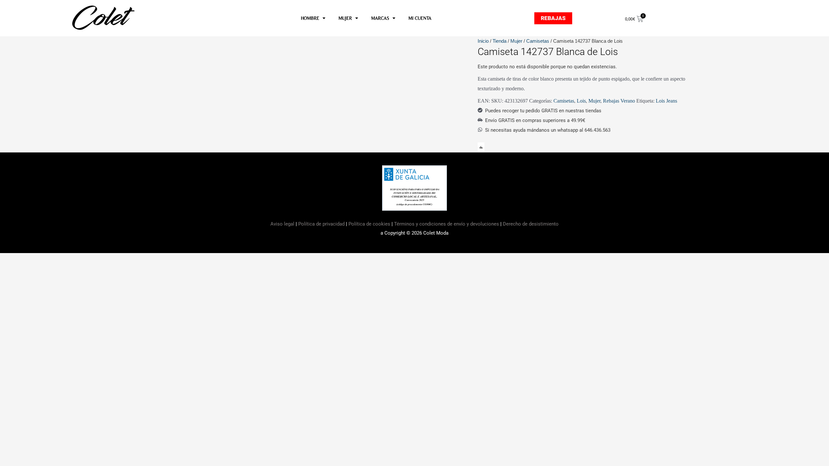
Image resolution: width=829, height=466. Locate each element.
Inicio (483, 41)
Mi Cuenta (419, 18)
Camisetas (537, 41)
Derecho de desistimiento (531, 224)
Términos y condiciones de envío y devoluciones (446, 224)
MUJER (345, 18)
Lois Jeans (666, 101)
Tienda (499, 41)
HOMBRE (310, 18)
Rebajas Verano (619, 101)
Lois (581, 101)
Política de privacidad (321, 224)
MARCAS (380, 18)
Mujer (516, 41)
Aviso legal (283, 224)
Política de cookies (369, 224)
